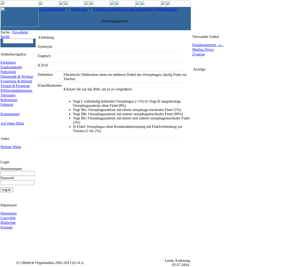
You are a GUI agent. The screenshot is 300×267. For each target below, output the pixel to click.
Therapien (7, 95)
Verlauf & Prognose (15, 86)
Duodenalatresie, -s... (207, 45)
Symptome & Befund (16, 81)
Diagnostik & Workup (16, 76)
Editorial (6, 105)
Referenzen (8, 100)
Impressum (8, 213)
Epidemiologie (11, 67)
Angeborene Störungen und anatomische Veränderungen (135, 9)
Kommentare (10, 114)
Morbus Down (203, 50)
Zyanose (198, 54)
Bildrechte (8, 223)
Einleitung (8, 62)
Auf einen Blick (12, 123)
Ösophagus (79, 9)
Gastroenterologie (52, 9)
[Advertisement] (211, 141)
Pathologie (8, 72)
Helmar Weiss (10, 147)
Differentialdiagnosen (16, 91)
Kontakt (6, 227)
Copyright (7, 218)
